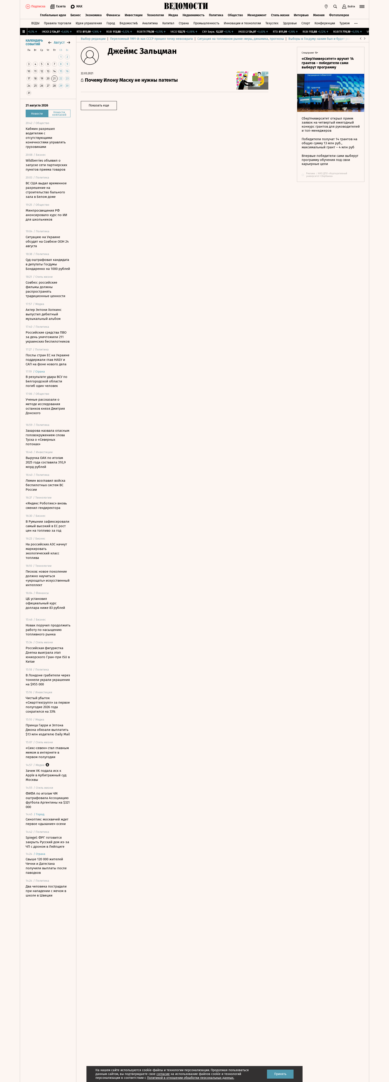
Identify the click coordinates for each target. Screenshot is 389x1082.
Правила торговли (57, 23)
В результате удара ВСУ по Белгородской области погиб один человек (46, 381)
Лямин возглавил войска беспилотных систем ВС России (45, 485)
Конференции (324, 23)
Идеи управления (89, 23)
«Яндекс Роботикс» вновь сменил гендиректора (46, 505)
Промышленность (206, 23)
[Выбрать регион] (326, 6)
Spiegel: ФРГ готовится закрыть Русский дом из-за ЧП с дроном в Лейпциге (47, 842)
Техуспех (271, 23)
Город (110, 23)
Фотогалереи (339, 15)
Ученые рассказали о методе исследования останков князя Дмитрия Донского (45, 406)
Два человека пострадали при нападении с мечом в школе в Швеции (46, 890)
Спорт (305, 23)
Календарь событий (34, 42)
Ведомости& (129, 23)
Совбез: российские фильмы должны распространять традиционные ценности (45, 289)
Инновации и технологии (242, 23)
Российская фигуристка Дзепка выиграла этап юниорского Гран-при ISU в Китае (48, 655)
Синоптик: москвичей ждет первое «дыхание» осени (47, 821)
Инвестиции (133, 15)
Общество (235, 15)
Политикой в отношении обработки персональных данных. (190, 1078)
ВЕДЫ (35, 23)
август (59, 42)
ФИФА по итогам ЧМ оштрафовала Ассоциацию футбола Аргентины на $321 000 (48, 800)
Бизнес (75, 15)
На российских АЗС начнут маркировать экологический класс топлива (46, 551)
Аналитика (150, 23)
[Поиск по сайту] (335, 6)
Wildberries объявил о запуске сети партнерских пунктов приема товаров (46, 165)
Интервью (301, 15)
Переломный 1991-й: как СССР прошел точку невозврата (151, 39)
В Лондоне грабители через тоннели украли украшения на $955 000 (48, 679)
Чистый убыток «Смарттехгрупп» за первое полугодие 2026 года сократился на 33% (48, 705)
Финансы (113, 15)
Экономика (93, 15)
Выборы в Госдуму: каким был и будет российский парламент (334, 39)
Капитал (168, 23)
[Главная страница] (186, 6)
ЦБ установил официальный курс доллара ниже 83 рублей (45, 603)
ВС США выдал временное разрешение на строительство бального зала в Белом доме (46, 190)
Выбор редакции (93, 39)
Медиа (173, 15)
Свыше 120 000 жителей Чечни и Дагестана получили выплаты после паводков (46, 866)
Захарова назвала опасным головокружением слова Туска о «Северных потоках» (47, 437)
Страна (184, 23)
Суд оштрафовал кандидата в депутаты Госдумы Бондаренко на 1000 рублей (48, 264)
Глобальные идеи (53, 15)
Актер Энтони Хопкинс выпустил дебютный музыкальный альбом (43, 314)
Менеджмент (257, 15)
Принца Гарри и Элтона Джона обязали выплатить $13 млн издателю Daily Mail (48, 729)
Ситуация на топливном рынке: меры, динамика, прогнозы (240, 39)
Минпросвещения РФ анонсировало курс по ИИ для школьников (46, 214)
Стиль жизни (280, 15)
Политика (216, 15)
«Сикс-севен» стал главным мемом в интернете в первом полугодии (47, 752)
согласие (163, 1074)
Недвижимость (193, 15)
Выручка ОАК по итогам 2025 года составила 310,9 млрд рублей (46, 462)
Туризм (344, 23)
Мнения (319, 15)
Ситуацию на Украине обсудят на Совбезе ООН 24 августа (47, 241)
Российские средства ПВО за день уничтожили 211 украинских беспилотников (48, 336)
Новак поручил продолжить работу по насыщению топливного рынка (48, 629)
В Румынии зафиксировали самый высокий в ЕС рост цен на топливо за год (47, 526)
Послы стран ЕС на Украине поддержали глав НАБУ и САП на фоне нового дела (47, 359)
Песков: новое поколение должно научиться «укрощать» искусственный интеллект (48, 578)
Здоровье (290, 23)
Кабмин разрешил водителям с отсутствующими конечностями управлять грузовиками (46, 138)
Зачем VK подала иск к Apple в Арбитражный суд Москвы (46, 775)
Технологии (155, 15)
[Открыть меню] (362, 6)
